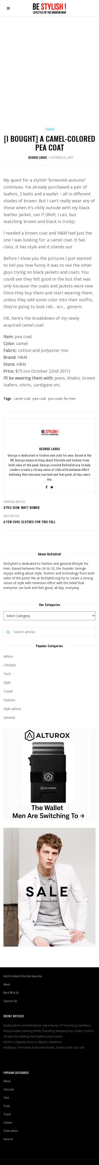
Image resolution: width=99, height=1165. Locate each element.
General (9, 717)
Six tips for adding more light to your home (32, 1036)
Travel (8, 691)
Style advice (12, 709)
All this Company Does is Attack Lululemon (32, 1042)
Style (7, 682)
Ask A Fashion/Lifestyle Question (22, 976)
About (6, 984)
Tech (7, 674)
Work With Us (11, 992)
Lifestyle (9, 665)
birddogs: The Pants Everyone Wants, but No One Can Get (43, 1047)
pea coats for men (62, 398)
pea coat (39, 398)
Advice (8, 656)
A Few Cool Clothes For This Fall (29, 521)
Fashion (9, 700)
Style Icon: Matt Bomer (21, 507)
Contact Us (10, 1001)
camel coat (22, 398)
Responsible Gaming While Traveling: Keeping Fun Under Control (48, 1031)
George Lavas (37, 157)
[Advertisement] (49, 68)
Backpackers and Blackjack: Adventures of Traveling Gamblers (47, 1025)
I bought (49, 129)
